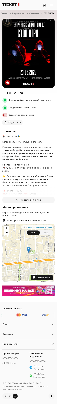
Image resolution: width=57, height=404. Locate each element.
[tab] (33, 232)
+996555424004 (10, 358)
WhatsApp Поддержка (39, 375)
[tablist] (39, 232)
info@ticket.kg (9, 363)
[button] (29, 250)
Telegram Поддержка (39, 368)
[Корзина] (44, 5)
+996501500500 (37, 361)
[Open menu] (51, 5)
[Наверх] (51, 396)
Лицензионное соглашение (40, 227)
